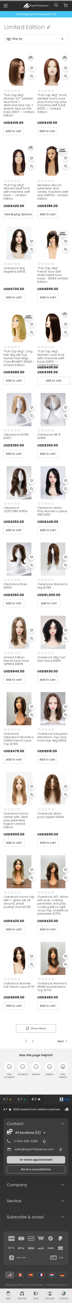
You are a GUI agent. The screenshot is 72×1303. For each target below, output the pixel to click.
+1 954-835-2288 (26, 1141)
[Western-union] (41, 1238)
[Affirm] (41, 1248)
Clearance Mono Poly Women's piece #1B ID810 (52, 511)
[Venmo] (50, 1248)
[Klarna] (60, 1248)
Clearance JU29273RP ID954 (16, 509)
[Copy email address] (61, 1149)
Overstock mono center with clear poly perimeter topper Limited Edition (16, 820)
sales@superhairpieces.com (34, 1149)
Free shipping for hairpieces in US (36, 14)
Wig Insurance (56, 1285)
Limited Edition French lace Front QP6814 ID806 (16, 660)
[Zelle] (31, 1248)
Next (61, 1041)
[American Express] (31, 1238)
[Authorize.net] (50, 1099)
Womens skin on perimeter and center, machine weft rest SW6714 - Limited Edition (52, 192)
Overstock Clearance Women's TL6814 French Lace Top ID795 (19, 739)
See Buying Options (18, 214)
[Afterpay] (50, 1238)
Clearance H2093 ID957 (16, 436)
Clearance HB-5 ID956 (49, 436)
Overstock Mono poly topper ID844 (50, 815)
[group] (36, 1109)
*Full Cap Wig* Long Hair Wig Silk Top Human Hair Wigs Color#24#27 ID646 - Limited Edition (19, 358)
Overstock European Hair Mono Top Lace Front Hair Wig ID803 (52, 737)
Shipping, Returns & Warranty (24, 1285)
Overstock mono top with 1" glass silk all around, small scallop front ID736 (19, 902)
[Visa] (11, 1238)
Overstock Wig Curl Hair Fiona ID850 (51, 659)
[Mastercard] (21, 1238)
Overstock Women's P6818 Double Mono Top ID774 (52, 986)
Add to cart (13, 131)
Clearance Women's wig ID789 (52, 586)
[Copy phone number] (44, 1141)
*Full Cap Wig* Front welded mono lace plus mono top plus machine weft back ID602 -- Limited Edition (52, 103)
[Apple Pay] (21, 1248)
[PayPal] (60, 1238)
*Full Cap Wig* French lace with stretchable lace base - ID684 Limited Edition (52, 275)
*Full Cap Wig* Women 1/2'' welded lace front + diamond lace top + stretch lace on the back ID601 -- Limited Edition (19, 105)
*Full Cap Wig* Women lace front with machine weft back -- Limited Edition (17, 192)
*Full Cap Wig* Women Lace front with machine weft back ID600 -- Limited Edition (50, 358)
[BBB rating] (65, 1099)
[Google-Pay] (11, 1248)
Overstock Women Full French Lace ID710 (19, 985)
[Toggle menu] (5, 5)
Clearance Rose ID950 (15, 586)
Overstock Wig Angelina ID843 (14, 270)
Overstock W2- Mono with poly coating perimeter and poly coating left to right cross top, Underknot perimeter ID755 (52, 905)
